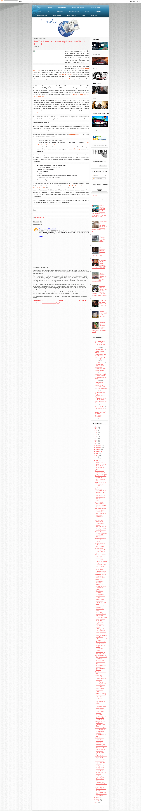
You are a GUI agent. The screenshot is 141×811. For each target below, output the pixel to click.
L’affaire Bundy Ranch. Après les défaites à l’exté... (100, 571)
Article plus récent (38, 300)
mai (97, 459)
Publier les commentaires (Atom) (51, 303)
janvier (98, 801)
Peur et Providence (100, 408)
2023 (96, 427)
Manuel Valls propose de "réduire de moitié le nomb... (100, 677)
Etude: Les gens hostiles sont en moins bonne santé (101, 472)
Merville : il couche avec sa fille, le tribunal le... (100, 556)
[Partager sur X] (38, 222)
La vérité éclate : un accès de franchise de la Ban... (101, 635)
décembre (99, 445)
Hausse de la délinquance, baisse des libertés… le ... (99, 582)
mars (97, 797)
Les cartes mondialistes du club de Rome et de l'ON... (100, 595)
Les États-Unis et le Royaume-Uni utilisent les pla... (100, 718)
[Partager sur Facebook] (41, 222)
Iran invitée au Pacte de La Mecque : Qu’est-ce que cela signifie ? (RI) (100, 357)
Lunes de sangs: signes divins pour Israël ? (100, 645)
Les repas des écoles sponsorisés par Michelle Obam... (100, 651)
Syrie (83, 15)
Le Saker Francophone (99, 363)
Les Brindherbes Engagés (100, 412)
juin (97, 457)
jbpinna (41, 229)
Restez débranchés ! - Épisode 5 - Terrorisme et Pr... (101, 640)
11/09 (48, 11)
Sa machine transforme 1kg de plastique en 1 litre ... (100, 491)
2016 (96, 440)
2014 (96, 444)
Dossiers (49, 7)
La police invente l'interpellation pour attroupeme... (100, 706)
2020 (96, 432)
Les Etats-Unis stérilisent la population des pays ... (99, 625)
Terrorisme (98, 11)
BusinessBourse (100, 341)
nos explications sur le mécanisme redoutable (61, 79)
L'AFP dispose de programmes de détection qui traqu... (100, 498)
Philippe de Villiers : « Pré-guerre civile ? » (100, 344)
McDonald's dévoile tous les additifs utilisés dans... (100, 510)
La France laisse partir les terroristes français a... (100, 734)
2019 (96, 434)
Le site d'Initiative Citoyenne (100, 393)
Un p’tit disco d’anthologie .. (99, 415)
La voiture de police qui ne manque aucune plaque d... (100, 566)
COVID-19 (94, 15)
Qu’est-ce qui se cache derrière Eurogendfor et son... (99, 778)
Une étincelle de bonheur (99, 468)
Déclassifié (60, 11)
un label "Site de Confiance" (65, 74)
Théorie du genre (95, 7)
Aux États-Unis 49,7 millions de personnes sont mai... (100, 478)
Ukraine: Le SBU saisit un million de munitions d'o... (100, 464)
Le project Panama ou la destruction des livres (100, 377)
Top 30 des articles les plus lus (100, 672)
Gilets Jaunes (57, 15)
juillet (97, 455)
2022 (96, 429)
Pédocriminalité (71, 15)
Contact (95, 195)
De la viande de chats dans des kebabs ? (100, 762)
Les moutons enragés (99, 383)
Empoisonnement (74, 11)
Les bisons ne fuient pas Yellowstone (100, 728)
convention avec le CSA (75, 134)
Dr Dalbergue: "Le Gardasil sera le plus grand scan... (100, 630)
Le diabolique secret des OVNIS (102, 238)
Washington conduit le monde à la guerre (100, 539)
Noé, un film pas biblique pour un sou (100, 662)
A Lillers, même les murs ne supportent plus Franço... (100, 668)
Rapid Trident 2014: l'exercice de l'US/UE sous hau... (100, 485)
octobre (98, 449)
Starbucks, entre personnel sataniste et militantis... (99, 740)
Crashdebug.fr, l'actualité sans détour (99, 351)
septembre (99, 451)
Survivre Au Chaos (100, 407)
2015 (96, 442)
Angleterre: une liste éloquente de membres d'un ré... (100, 576)
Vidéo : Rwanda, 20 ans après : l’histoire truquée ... (100, 516)
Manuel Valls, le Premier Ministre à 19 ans (100, 789)
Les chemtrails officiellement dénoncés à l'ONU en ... (100, 504)
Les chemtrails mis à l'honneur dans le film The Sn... (100, 794)
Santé (87, 11)
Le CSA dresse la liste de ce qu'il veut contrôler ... (100, 544)
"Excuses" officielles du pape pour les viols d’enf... (101, 619)
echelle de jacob (39, 217)
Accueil (39, 7)
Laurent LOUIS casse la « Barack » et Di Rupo (100, 614)
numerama (36, 214)
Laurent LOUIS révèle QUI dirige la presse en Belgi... (100, 689)
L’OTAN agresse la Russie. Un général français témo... (101, 561)
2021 (96, 431)
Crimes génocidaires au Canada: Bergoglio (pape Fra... (100, 724)
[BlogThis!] (36, 222)
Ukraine (39, 11)
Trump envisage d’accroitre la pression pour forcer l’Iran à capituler (100, 368)
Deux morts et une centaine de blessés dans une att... (100, 602)
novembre (99, 447)
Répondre (41, 236)
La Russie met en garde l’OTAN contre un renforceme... (100, 712)
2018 (96, 436)
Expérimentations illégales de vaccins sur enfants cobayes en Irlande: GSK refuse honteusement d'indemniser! (101, 399)
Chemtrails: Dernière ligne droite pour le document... (100, 695)
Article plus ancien (83, 300)
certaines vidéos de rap (73, 149)
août (97, 453)
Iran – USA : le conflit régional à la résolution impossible (101, 387)
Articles (96, 175)
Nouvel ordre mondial (78, 7)
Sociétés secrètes (42, 15)
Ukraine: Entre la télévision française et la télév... (99, 608)
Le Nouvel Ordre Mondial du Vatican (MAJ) (101, 784)
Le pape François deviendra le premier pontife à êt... (100, 752)
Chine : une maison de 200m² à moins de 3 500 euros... (100, 528)
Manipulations (62, 7)
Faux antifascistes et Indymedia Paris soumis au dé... (101, 746)
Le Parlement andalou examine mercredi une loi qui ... (100, 701)
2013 (96, 803)
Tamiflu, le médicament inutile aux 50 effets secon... (101, 534)
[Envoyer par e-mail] (34, 222)
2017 (96, 438)
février (98, 799)
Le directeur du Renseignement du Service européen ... (100, 550)
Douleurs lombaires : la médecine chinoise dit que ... (101, 757)
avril (97, 460)
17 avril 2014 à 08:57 (50, 229)
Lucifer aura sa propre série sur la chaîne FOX (102, 303)
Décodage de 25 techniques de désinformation (99, 767)
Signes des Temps (100, 374)
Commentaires (98, 178)
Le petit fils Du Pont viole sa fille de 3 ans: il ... (100, 772)
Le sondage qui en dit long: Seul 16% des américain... (100, 683)
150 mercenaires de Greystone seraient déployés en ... (101, 657)
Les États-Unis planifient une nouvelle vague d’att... (99, 522)
